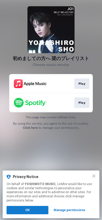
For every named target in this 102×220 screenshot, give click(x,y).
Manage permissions (69, 210)
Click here (30, 128)
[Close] (94, 176)
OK (27, 210)
